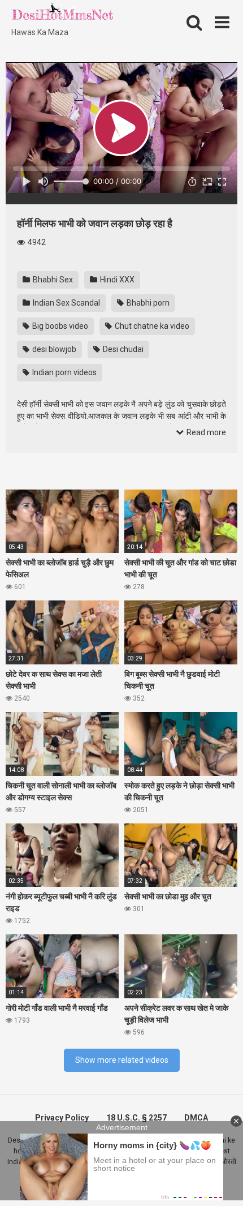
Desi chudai (122, 349)
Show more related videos (121, 1060)
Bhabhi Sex (52, 279)
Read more (205, 432)
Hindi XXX (116, 279)
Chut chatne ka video (151, 326)
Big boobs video (59, 326)
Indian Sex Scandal (65, 302)
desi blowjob (53, 349)
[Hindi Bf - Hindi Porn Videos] (62, 14)
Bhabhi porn (147, 302)
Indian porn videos (64, 372)
